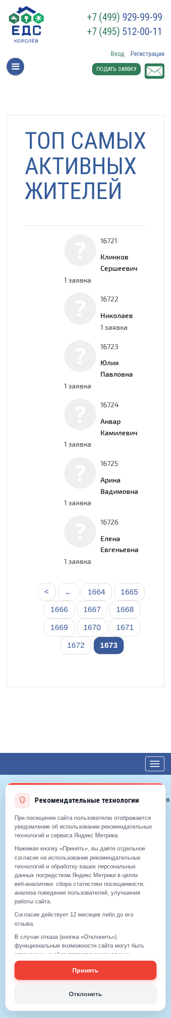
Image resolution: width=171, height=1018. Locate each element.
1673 (109, 645)
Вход (118, 54)
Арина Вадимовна (119, 485)
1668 (125, 609)
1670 (92, 627)
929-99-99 (124, 17)
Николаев (116, 315)
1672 (76, 645)
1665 (129, 592)
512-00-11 (124, 32)
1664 (96, 592)
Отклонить (85, 993)
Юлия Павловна (116, 368)
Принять (85, 970)
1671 (125, 627)
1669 (59, 627)
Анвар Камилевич (119, 427)
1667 (92, 609)
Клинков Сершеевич (119, 262)
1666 (59, 609)
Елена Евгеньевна (119, 544)
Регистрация (147, 54)
